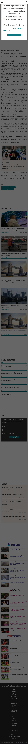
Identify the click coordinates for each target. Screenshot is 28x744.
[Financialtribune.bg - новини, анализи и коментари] (14, 2)
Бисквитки (6, 30)
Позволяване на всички (14, 34)
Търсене (26, 2)
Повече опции (14, 37)
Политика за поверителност (12, 28)
